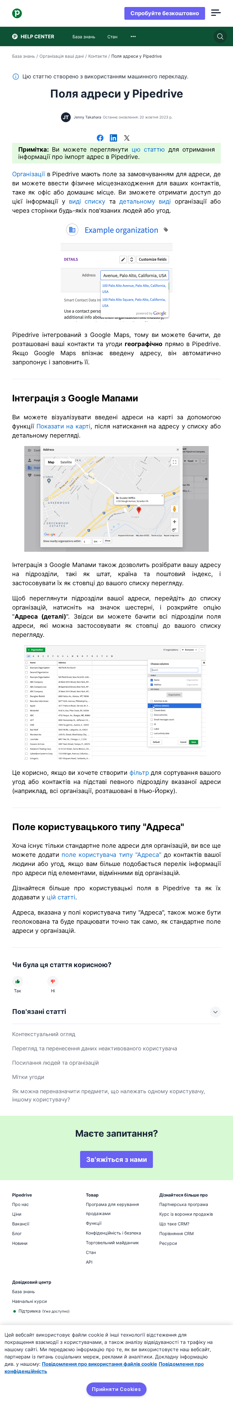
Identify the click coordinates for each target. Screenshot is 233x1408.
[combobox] (133, 36)
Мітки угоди (28, 1077)
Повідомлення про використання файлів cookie (99, 1364)
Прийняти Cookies (116, 1389)
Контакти (97, 56)
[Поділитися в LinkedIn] (113, 138)
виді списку (87, 201)
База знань (23, 56)
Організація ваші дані (61, 56)
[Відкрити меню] (216, 13)
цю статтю (148, 149)
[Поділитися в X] (126, 138)
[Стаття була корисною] (17, 981)
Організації (28, 174)
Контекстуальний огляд (43, 1034)
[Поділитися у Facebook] (100, 138)
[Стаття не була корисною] (52, 981)
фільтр (139, 772)
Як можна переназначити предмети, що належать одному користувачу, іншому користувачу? (108, 1095)
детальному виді (145, 201)
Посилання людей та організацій (55, 1062)
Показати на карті (63, 426)
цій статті (61, 897)
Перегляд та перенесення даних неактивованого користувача (94, 1048)
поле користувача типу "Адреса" (111, 854)
